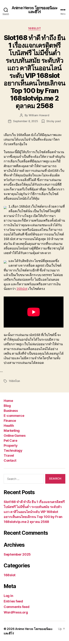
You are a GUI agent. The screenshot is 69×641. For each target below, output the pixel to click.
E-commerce (14, 416)
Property (10, 445)
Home (8, 401)
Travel (9, 455)
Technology (13, 450)
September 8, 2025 (25, 121)
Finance (10, 421)
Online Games (14, 435)
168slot (34, 28)
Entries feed (13, 601)
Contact (10, 460)
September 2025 (17, 554)
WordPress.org (16, 612)
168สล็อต (14, 381)
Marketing (12, 430)
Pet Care (10, 440)
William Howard (39, 115)
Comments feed (16, 607)
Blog (7, 406)
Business (11, 411)
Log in (8, 596)
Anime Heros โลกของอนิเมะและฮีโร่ (34, 10)
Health (9, 426)
